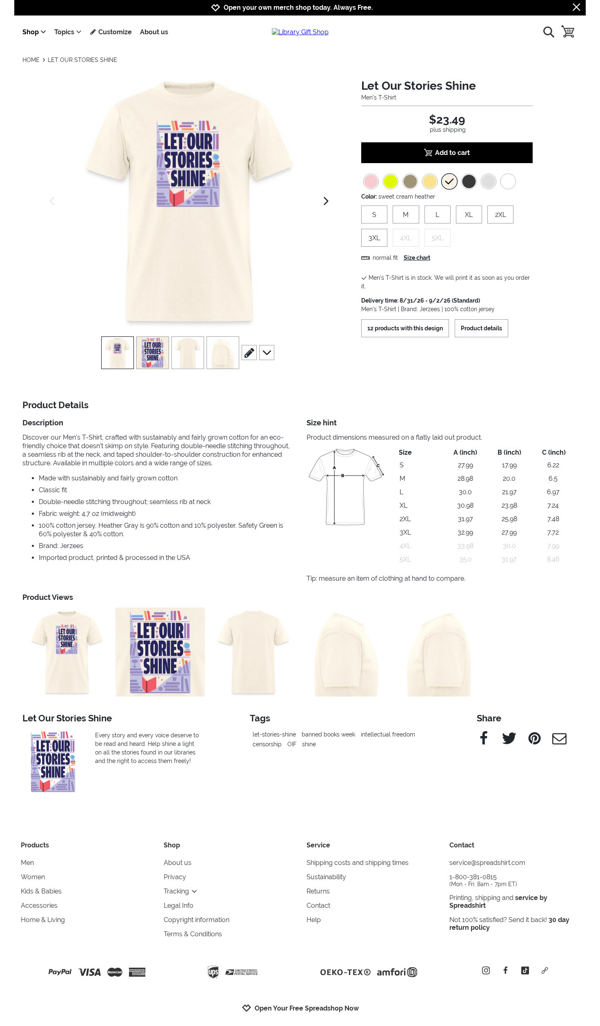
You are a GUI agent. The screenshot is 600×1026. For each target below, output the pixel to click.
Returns (318, 891)
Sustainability (326, 877)
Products (35, 845)
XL (469, 215)
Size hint (322, 422)
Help (314, 920)
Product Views (47, 597)
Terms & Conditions (193, 934)
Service (318, 845)
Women (33, 877)
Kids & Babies (41, 891)
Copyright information (196, 920)
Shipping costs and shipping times (358, 863)
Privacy (175, 877)
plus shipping (448, 129)
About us (154, 32)
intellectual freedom (388, 734)
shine (309, 744)
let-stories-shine (274, 734)
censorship (267, 744)
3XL (374, 238)
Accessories (39, 905)
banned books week (328, 734)
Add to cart (452, 153)
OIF (291, 744)
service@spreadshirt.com (487, 863)
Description (42, 422)
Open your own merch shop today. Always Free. (298, 7)
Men (27, 863)
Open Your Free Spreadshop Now (307, 1008)
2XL (500, 215)
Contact (318, 905)
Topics (64, 32)
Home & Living (43, 920)
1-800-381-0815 (483, 880)
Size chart (417, 257)
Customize (115, 32)
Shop (30, 32)
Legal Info (178, 905)
